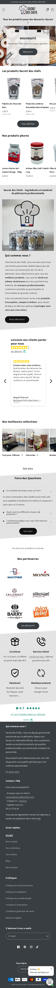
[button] (3, 9)
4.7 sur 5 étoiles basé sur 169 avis (28, 714)
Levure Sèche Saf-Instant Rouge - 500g (12, 170)
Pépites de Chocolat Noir (11, 105)
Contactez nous (36, 656)
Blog (8, 861)
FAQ (39, 818)
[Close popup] (51, 968)
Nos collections (13, 848)
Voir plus (28, 468)
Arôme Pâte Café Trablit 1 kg (37, 170)
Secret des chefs (21, 984)
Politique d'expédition (16, 892)
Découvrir (28, 51)
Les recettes (11, 854)
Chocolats (30, 455)
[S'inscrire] (47, 936)
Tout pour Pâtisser (11, 455)
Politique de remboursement (19, 885)
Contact (23, 800)
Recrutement (12, 867)
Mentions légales (14, 917)
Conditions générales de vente (20, 911)
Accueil (9, 835)
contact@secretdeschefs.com (20, 797)
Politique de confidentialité (18, 898)
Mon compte (11, 841)
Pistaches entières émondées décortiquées (37, 105)
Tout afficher (28, 123)
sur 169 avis (16, 351)
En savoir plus (12, 771)
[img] (29, 348)
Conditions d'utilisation (17, 904)
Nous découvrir (17, 319)
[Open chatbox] (50, 982)
